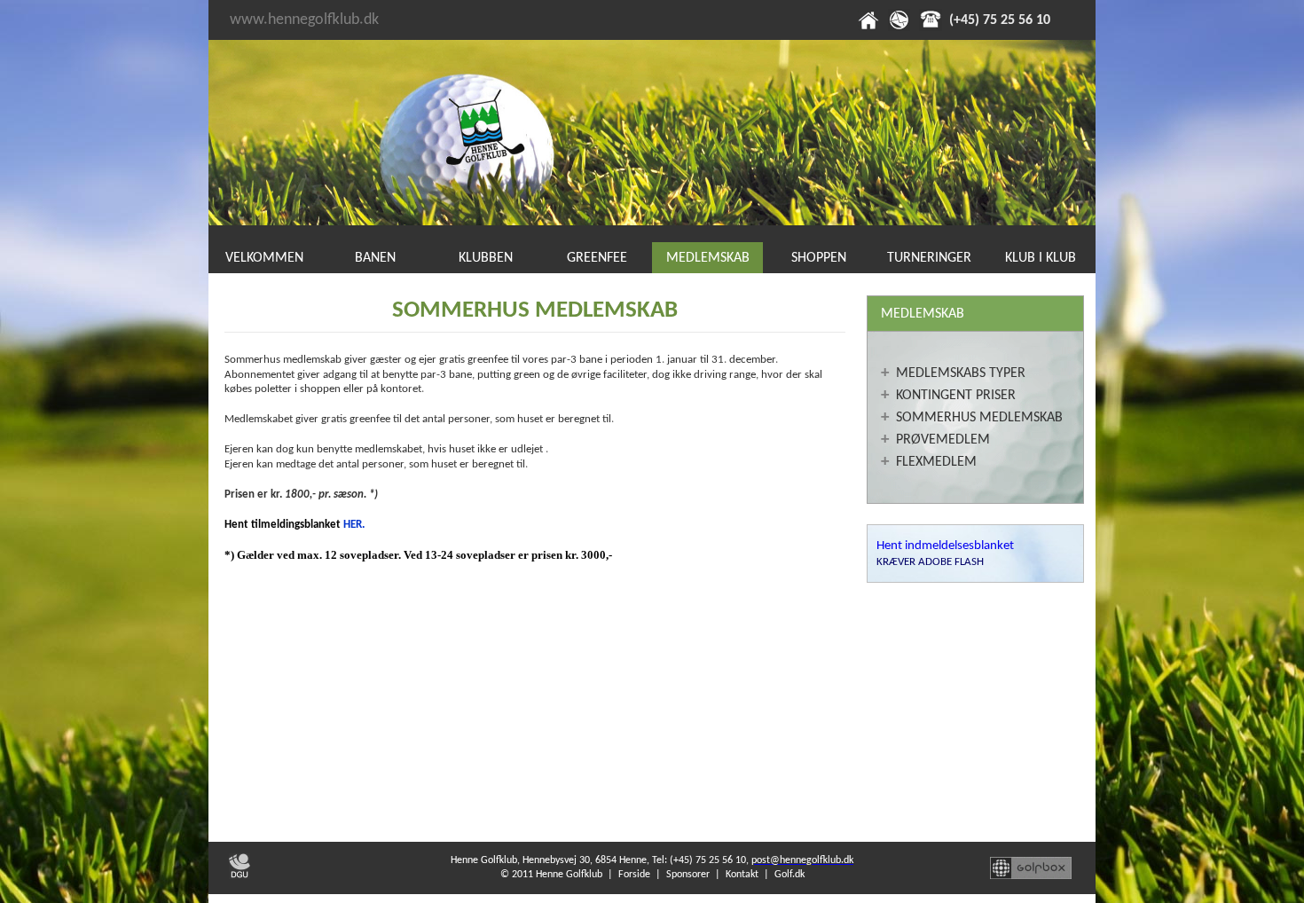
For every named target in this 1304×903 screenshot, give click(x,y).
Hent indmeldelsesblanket (945, 546)
